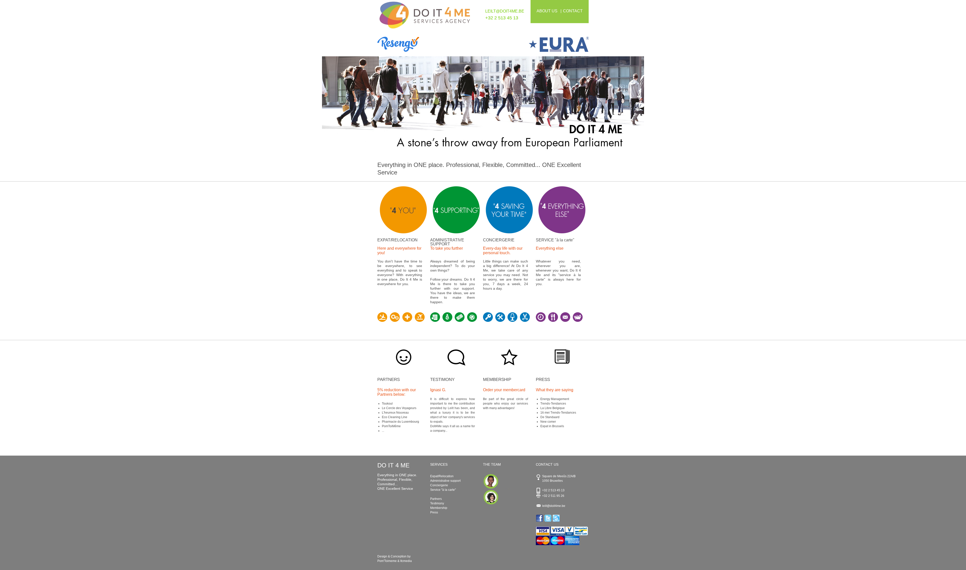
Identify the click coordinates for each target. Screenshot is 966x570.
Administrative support (445, 481)
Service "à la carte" (443, 490)
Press (543, 379)
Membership (497, 379)
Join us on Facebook (540, 518)
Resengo (430, 44)
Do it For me (424, 17)
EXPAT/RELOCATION (397, 240)
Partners (388, 379)
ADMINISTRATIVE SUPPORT (447, 242)
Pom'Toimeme (387, 561)
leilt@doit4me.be (504, 11)
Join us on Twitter (548, 518)
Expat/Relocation (442, 476)
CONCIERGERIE (498, 240)
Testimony (442, 379)
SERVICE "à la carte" (555, 240)
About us (547, 11)
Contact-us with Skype (556, 518)
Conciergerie (439, 485)
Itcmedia (406, 561)
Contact (573, 11)
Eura (536, 44)
